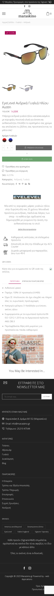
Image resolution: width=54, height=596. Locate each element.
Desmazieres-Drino (35, 526)
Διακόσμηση (7, 458)
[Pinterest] (22, 184)
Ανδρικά (27, 22)
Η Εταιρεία (7, 481)
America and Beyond (13, 526)
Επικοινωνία (8, 498)
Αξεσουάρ (6, 450)
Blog (4, 463)
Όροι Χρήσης (42, 586)
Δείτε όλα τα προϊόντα (27, 229)
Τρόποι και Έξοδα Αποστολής (16, 485)
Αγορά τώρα (28, 159)
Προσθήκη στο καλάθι (35, 148)
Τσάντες (5, 445)
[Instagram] (29, 6)
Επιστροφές (7, 494)
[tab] (15, 281)
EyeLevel (8, 531)
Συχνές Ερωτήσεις (10, 503)
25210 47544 (23, 428)
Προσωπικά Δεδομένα (42, 589)
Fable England (23, 531)
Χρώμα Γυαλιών (9, 135)
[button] (5, 54)
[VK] (19, 184)
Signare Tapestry (42, 531)
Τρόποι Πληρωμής (10, 490)
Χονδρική (6, 507)
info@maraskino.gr (21, 423)
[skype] (28, 184)
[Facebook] (25, 6)
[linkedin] (25, 184)
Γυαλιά (18, 22)
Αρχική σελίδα (8, 22)
